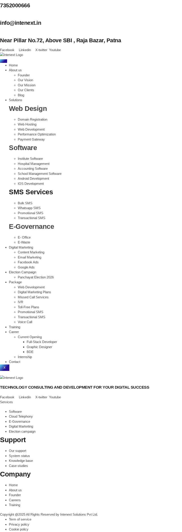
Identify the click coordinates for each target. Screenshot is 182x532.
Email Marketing (29, 257)
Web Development (31, 287)
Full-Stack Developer (42, 342)
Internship (25, 357)
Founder (24, 75)
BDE (30, 352)
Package (15, 282)
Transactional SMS (31, 317)
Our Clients (26, 90)
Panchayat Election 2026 (36, 277)
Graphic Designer (39, 347)
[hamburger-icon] (3, 61)
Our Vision (25, 80)
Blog (21, 95)
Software (23, 148)
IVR (20, 302)
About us (15, 70)
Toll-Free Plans (28, 307)
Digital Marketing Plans (34, 292)
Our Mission (27, 85)
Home (13, 65)
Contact (14, 362)
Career (14, 332)
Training (14, 327)
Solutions (15, 100)
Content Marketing (31, 252)
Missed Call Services (33, 297)
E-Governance (31, 226)
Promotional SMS (30, 312)
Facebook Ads (28, 262)
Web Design (28, 108)
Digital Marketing (21, 247)
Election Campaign (22, 272)
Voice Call (25, 322)
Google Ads (26, 267)
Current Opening (30, 337)
